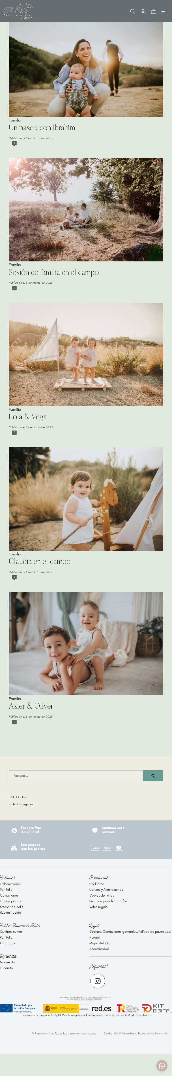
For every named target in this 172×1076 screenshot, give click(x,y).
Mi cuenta (7, 962)
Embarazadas (10, 884)
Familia (15, 120)
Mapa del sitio (100, 943)
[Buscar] (133, 11)
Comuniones (9, 895)
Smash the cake (12, 907)
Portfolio (6, 890)
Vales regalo (98, 907)
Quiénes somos (11, 932)
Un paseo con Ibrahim (42, 128)
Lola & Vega (28, 417)
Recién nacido (10, 912)
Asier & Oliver (31, 707)
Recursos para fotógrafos (108, 901)
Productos (96, 884)
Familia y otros (10, 901)
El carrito (6, 968)
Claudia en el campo (40, 562)
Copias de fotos (101, 895)
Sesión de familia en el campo (54, 273)
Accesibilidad (99, 949)
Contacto (7, 943)
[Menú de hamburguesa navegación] (164, 11)
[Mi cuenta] (143, 11)
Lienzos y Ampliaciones (106, 890)
